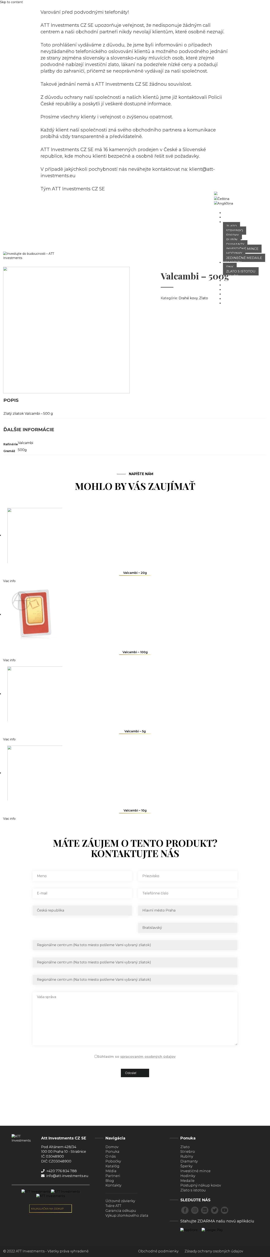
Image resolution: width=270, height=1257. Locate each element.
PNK (230, 267)
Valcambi (25, 443)
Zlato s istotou (240, 271)
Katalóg (230, 276)
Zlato (231, 226)
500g (22, 450)
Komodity (232, 262)
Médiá (228, 289)
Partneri (231, 299)
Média (110, 1171)
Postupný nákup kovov (200, 1185)
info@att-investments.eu (67, 1176)
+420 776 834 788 (61, 1171)
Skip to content (11, 2)
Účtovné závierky (120, 1201)
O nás (228, 217)
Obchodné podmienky (158, 1251)
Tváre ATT (231, 285)
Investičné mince (242, 249)
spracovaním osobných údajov (148, 1057)
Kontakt (231, 303)
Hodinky (234, 253)
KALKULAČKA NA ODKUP (47, 1208)
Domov (229, 213)
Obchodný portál (256, 198)
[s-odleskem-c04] (66, 330)
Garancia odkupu (120, 1211)
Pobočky (231, 280)
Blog (227, 294)
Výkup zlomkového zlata (126, 1216)
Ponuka (230, 222)
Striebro (234, 231)
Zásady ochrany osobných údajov (214, 1251)
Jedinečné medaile (244, 258)
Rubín (232, 240)
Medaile (187, 1181)
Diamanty (235, 244)
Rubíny (186, 1156)
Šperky (232, 235)
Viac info (9, 581)
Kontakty (113, 1185)
